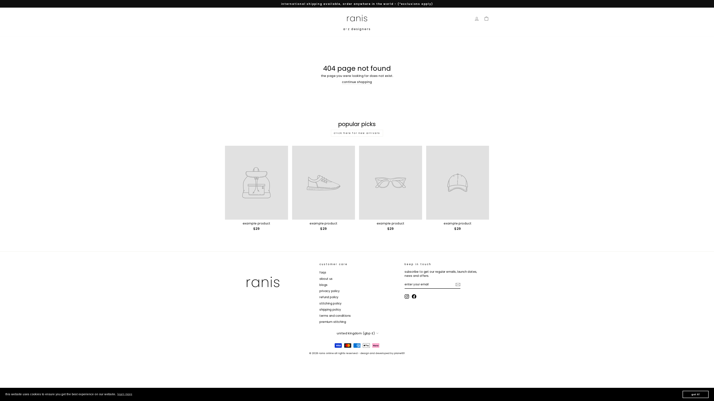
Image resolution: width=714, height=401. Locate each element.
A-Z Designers (357, 29)
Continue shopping (357, 82)
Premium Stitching (332, 322)
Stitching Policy (330, 303)
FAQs (322, 272)
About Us (325, 279)
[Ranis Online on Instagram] (407, 296)
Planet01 (399, 353)
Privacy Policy (329, 291)
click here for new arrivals (357, 133)
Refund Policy (328, 297)
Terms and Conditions (335, 316)
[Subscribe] (458, 284)
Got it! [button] (696, 394)
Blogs (323, 285)
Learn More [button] (124, 394)
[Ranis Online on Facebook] (414, 296)
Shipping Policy (330, 310)
